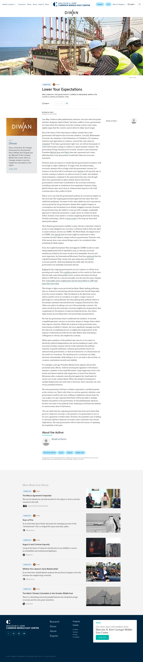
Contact (75, 629)
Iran (108, 4)
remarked (46, 144)
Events (76, 625)
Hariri (67, 152)
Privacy (75, 634)
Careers (75, 632)
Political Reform (49, 452)
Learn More (13, 169)
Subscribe (102, 637)
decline (81, 171)
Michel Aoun (55, 152)
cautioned (90, 256)
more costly (71, 218)
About (35, 4)
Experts (41, 4)
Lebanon (99, 4)
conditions (67, 272)
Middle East (80, 452)
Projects (76, 621)
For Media (76, 637)
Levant (61, 452)
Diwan (29, 4)
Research (22, 4)
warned (57, 234)
